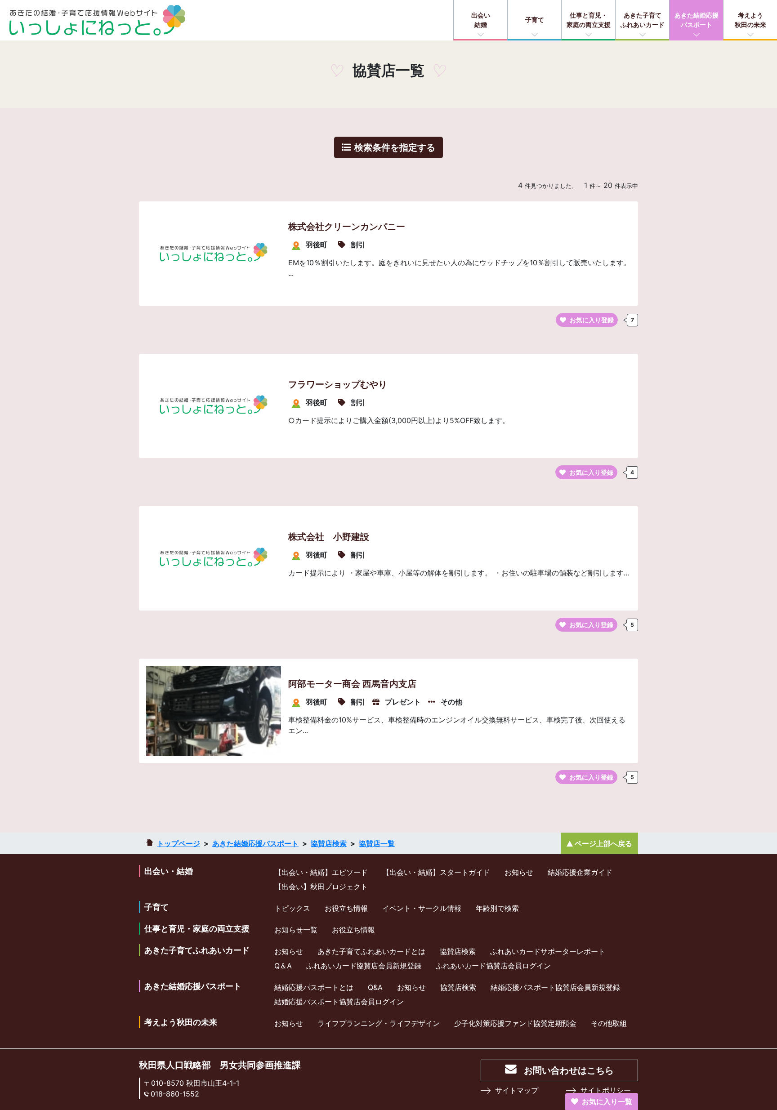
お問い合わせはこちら (569, 1070)
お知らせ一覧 (295, 929)
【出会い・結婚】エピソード (321, 872)
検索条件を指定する (394, 147)
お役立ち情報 (346, 908)
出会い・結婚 (168, 871)
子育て (534, 19)
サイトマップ (516, 1090)
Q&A (375, 987)
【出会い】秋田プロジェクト (321, 886)
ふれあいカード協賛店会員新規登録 (363, 965)
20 (607, 185)
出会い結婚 (480, 19)
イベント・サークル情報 (421, 908)
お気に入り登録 (592, 320)
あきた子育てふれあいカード (643, 19)
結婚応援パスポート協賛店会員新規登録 (555, 987)
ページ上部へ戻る (603, 843)
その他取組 (609, 1023)
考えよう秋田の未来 (750, 19)
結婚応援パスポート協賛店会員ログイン (339, 1001)
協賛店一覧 (377, 843)
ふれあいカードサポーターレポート (547, 951)
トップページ (178, 843)
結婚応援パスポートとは (313, 987)
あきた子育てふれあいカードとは (371, 951)
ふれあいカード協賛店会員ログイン (493, 965)
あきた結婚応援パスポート (696, 19)
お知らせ (519, 872)
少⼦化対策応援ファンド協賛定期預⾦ (515, 1023)
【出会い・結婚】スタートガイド (436, 872)
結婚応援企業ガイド (580, 872)
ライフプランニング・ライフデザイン (378, 1023)
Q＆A (283, 965)
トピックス (292, 908)
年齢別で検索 (497, 908)
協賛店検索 (329, 843)
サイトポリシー (606, 1090)
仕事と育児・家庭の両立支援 (589, 19)
